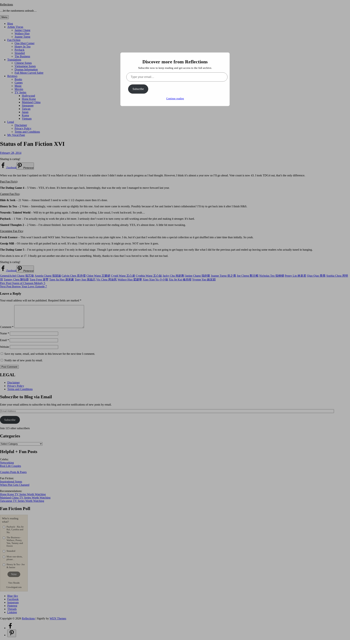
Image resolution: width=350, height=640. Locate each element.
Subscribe (138, 88)
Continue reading (175, 98)
